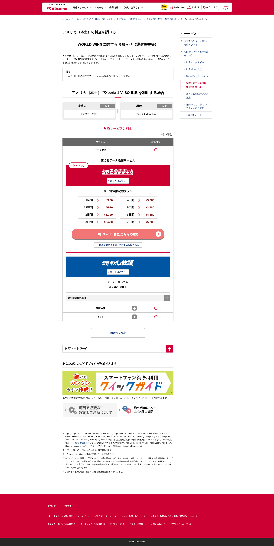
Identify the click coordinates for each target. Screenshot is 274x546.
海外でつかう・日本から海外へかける (98, 19)
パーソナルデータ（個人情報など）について (67, 516)
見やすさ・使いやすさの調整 (60, 524)
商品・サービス (80, 7)
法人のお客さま (132, 7)
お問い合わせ (157, 524)
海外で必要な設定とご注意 (197, 96)
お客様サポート (194, 115)
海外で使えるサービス (197, 76)
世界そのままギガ (195, 62)
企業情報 (113, 7)
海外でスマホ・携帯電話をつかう (130, 19)
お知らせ (99, 7)
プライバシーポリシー (103, 516)
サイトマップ (115, 524)
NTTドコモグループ (179, 524)
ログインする (211, 7)
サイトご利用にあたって (131, 516)
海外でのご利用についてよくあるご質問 (197, 106)
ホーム (65, 19)
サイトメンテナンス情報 (91, 524)
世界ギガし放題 (194, 69)
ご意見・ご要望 (136, 524)
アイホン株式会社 (80, 443)
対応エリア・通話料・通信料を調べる (162, 19)
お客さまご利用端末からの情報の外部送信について (172, 516)
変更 (107, 106)
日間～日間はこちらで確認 (118, 234)
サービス (75, 19)
